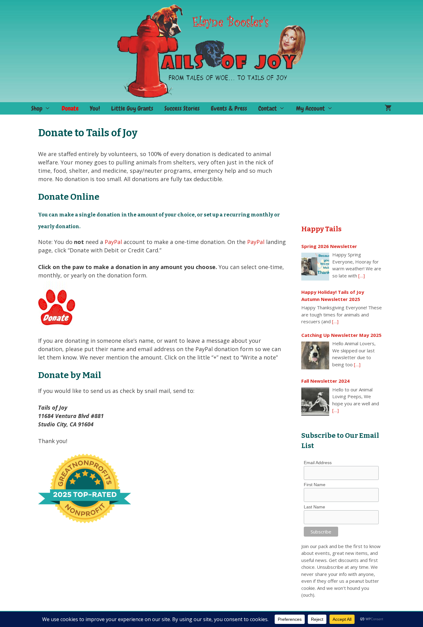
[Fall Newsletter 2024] (315, 402)
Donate (70, 108)
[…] (361, 275)
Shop (36, 108)
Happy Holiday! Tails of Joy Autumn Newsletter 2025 (332, 295)
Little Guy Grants (132, 108)
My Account (310, 108)
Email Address (318, 462)
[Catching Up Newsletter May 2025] (315, 355)
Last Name (314, 506)
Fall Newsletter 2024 (325, 381)
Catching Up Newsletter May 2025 (341, 335)
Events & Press (229, 108)
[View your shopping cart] (388, 108)
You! (95, 108)
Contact (267, 108)
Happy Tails (321, 229)
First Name (314, 484)
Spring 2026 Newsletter (329, 246)
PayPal (113, 242)
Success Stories (182, 108)
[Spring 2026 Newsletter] (315, 267)
